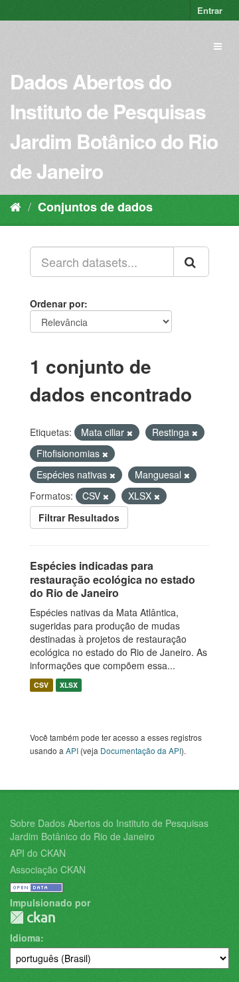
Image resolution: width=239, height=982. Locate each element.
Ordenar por (57, 303)
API (72, 750)
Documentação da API (140, 750)
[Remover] (130, 432)
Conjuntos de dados (95, 206)
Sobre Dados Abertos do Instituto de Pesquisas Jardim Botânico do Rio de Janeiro (109, 829)
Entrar (209, 10)
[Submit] (191, 261)
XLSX (69, 685)
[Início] (15, 206)
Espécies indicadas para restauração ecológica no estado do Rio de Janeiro (112, 579)
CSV (41, 685)
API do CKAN (38, 852)
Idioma (25, 937)
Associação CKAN (48, 869)
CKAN (32, 917)
